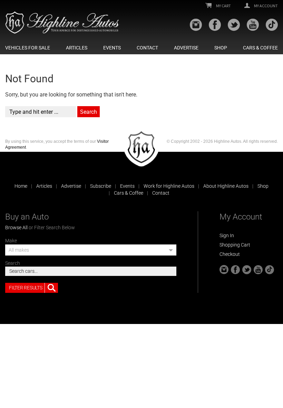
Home (20, 186)
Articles (76, 47)
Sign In (226, 235)
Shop (220, 47)
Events (112, 47)
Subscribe (100, 186)
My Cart (223, 5)
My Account (265, 5)
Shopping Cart (234, 245)
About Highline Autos (225, 186)
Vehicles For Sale (27, 47)
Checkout (229, 254)
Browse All (16, 227)
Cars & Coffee (260, 47)
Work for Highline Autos (169, 186)
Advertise (186, 47)
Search (12, 263)
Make (11, 240)
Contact (147, 47)
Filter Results (25, 287)
